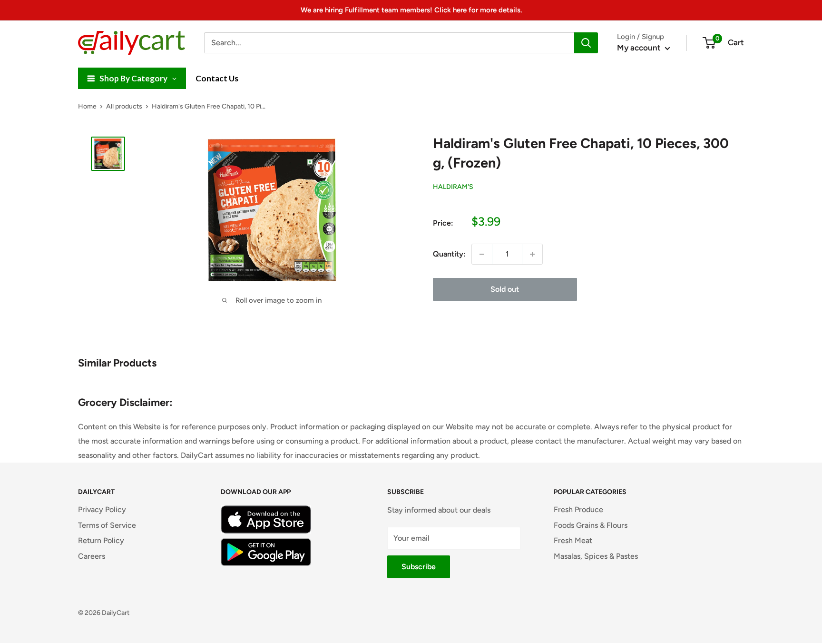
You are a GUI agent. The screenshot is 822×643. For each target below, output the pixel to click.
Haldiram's (453, 187)
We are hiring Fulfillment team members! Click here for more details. (411, 10)
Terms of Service (107, 525)
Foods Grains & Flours (590, 525)
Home (87, 106)
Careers (91, 556)
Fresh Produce (578, 509)
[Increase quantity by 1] (532, 254)
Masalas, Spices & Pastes (596, 556)
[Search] (586, 42)
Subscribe (418, 566)
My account (640, 47)
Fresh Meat (573, 540)
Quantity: (449, 253)
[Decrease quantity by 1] (482, 254)
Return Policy (101, 540)
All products (124, 106)
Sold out (504, 289)
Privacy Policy (102, 509)
